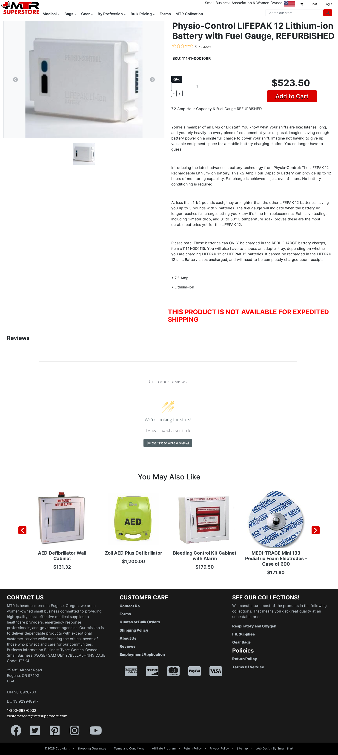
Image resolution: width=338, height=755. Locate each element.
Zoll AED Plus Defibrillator (133, 553)
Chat (313, 4)
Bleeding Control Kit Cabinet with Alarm (204, 555)
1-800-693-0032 (21, 710)
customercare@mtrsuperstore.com (37, 716)
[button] (15, 79)
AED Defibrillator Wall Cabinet (62, 555)
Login (328, 4)
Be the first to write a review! (168, 443)
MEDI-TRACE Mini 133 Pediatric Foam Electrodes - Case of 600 (276, 558)
